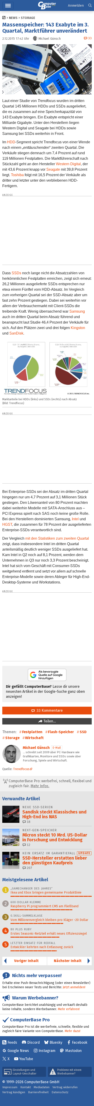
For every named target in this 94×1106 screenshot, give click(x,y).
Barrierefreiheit (38, 1092)
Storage (28, 18)
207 (29, 868)
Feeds (12, 1042)
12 (28, 845)
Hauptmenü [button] (8, 5)
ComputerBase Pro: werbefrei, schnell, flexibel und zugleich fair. (49, 783)
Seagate (53, 169)
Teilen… (49, 721)
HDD (11, 142)
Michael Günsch (36, 747)
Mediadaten (42, 1087)
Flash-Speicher (61, 732)
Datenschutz (60, 1092)
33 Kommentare (49, 710)
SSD (83, 732)
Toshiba (17, 175)
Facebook (79, 1042)
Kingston (78, 328)
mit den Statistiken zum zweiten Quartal (57, 538)
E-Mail (56, 747)
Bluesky (56, 1042)
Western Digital (68, 164)
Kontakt (25, 1087)
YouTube (26, 1059)
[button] (90, 5)
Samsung (77, 311)
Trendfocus (21, 769)
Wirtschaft (34, 738)
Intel (75, 519)
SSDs (16, 273)
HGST (7, 524)
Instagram (47, 1050)
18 (28, 822)
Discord (33, 1042)
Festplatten (32, 732)
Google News (18, 1050)
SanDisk (16, 333)
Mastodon (73, 1050)
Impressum (9, 1087)
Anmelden (76, 5)
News (13, 18)
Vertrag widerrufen (65, 1087)
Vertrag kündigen (13, 1092)
